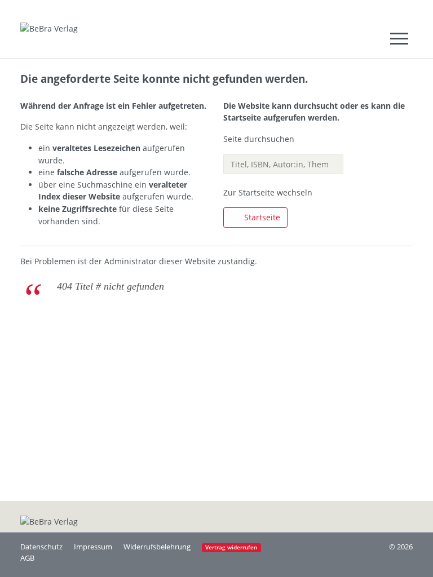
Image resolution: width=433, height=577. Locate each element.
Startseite (261, 217)
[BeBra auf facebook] (359, 13)
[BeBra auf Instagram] (405, 13)
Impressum (93, 547)
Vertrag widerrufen (231, 547)
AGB (27, 558)
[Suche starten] (351, 164)
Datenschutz (41, 547)
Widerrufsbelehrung (157, 547)
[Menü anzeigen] (399, 38)
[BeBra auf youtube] (383, 13)
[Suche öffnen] (373, 38)
